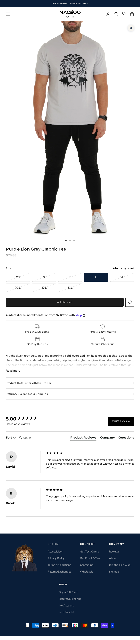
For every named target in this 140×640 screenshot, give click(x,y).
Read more (13, 371)
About (112, 558)
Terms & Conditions (59, 565)
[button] (130, 302)
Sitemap (114, 571)
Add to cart (65, 302)
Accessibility (55, 551)
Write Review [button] (121, 421)
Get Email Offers (90, 558)
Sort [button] (9, 437)
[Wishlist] (124, 14)
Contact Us (86, 565)
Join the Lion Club (120, 565)
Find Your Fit (66, 612)
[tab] (83, 438)
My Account (66, 605)
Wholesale (86, 571)
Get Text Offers (89, 551)
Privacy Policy (56, 558)
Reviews (114, 551)
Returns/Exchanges (59, 571)
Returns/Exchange (70, 599)
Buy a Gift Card (68, 592)
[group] (25, 419)
